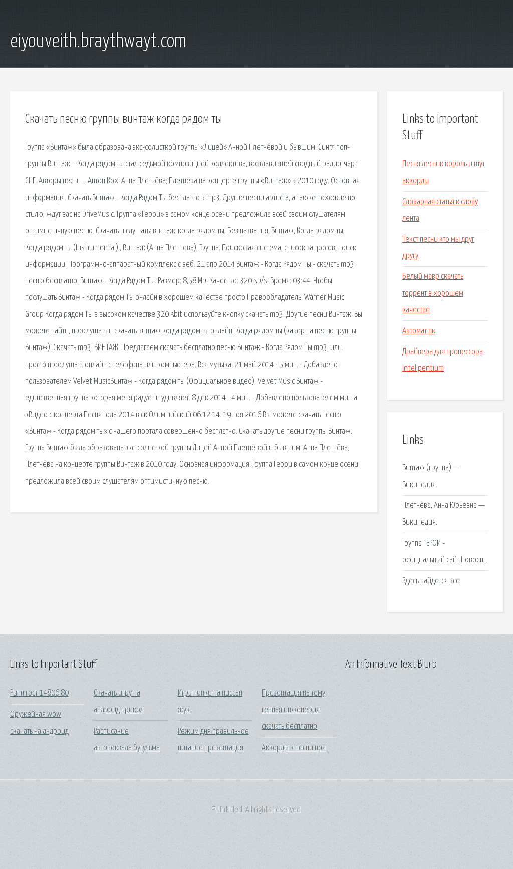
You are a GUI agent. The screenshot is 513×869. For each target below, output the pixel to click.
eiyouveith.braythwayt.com (98, 41)
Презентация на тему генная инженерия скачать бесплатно (293, 710)
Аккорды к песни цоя (294, 748)
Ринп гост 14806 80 (39, 693)
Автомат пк (418, 331)
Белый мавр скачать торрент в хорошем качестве (432, 293)
